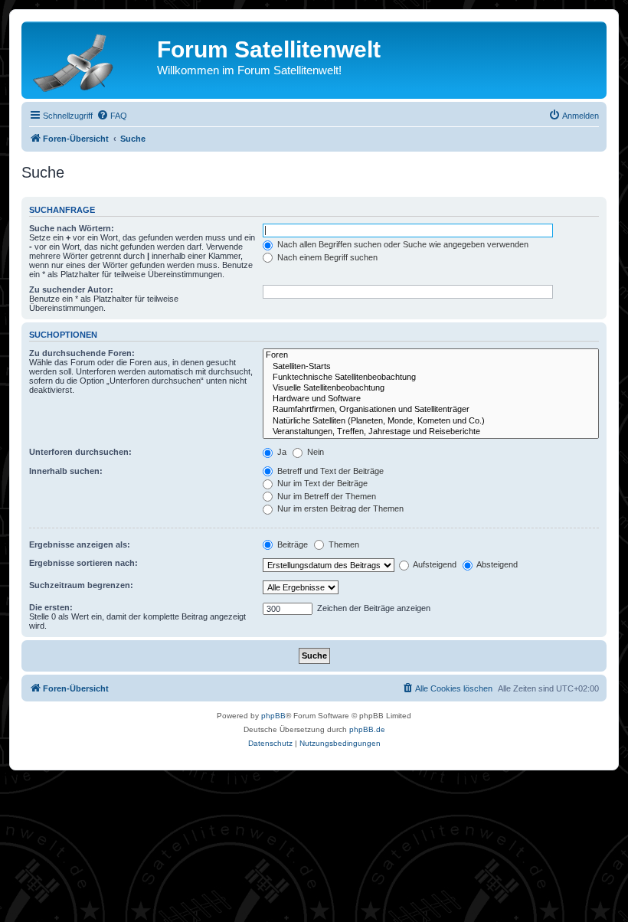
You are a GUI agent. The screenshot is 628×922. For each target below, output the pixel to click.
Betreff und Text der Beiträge (329, 471)
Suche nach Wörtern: (71, 228)
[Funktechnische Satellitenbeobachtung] (430, 377)
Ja (280, 451)
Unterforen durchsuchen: (80, 451)
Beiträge (291, 544)
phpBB (273, 715)
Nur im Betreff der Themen (325, 496)
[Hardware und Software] (430, 399)
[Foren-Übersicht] (91, 59)
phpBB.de (367, 729)
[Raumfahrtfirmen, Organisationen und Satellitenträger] (430, 409)
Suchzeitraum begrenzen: (81, 585)
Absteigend (496, 564)
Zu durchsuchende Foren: (82, 353)
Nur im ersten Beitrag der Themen (339, 508)
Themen (342, 544)
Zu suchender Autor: (71, 289)
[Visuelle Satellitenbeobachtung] (430, 388)
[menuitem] (111, 115)
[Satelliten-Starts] (430, 366)
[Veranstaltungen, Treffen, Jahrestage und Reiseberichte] (430, 432)
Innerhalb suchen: (66, 471)
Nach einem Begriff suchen (326, 257)
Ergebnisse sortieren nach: (83, 562)
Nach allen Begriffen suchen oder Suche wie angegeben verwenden (401, 244)
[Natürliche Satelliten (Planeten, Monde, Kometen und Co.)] (430, 421)
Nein (314, 451)
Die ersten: (51, 607)
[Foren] (430, 355)
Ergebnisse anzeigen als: (79, 544)
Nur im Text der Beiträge (321, 483)
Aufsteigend (433, 564)
